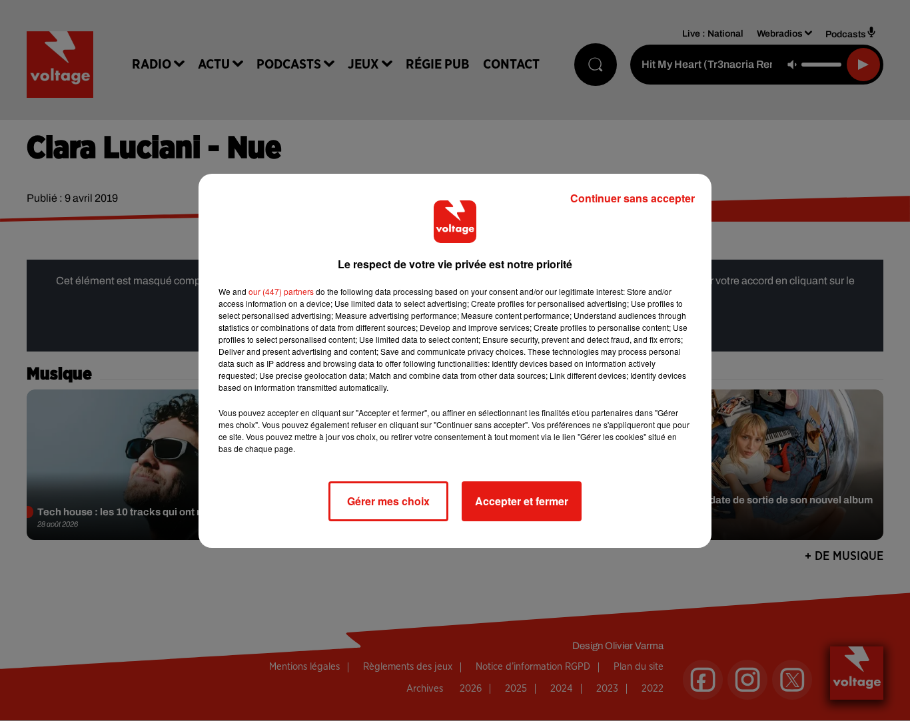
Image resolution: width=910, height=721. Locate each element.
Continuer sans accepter (632, 198)
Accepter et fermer (521, 501)
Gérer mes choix (388, 501)
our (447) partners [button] (281, 291)
